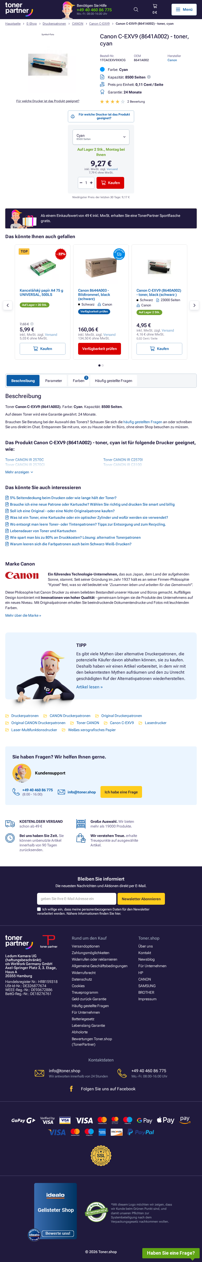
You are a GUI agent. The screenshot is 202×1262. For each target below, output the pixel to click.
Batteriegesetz (83, 1019)
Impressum (147, 999)
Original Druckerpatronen (121, 716)
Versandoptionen (86, 946)
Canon (172, 60)
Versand (112, 169)
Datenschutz (82, 979)
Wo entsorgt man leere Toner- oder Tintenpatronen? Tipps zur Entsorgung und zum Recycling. (88, 524)
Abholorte (80, 1032)
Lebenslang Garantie (88, 1025)
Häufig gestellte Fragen (113, 381)
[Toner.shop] (19, 9)
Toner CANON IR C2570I (123, 460)
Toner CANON (88, 723)
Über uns (145, 946)
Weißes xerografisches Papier (91, 730)
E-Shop (32, 23)
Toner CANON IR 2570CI (25, 465)
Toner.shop (148, 938)
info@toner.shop (82, 792)
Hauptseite (13, 23)
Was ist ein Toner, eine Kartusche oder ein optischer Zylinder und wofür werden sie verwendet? (89, 517)
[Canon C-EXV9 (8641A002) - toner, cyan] (47, 92)
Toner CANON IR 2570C (24, 460)
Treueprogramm (85, 992)
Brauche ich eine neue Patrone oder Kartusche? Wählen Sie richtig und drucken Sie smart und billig (92, 504)
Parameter (53, 381)
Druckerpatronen (54, 23)
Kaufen (114, 183)
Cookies (78, 986)
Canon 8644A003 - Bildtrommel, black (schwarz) (94, 294)
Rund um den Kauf (89, 938)
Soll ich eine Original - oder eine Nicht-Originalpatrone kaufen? (62, 511)
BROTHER (146, 992)
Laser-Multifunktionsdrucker (34, 730)
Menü (188, 9)
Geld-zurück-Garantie (89, 999)
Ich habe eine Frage (121, 792)
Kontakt (144, 953)
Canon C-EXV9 (99, 23)
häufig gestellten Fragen (142, 422)
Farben (78, 381)
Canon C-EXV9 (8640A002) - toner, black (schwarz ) (159, 292)
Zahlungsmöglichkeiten (90, 953)
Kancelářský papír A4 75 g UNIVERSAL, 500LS (41, 292)
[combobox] (101, 137)
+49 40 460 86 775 (94, 9)
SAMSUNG (146, 986)
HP (140, 973)
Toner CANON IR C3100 (122, 465)
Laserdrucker (155, 723)
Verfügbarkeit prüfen (99, 349)
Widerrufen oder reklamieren (94, 959)
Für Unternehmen (86, 1012)
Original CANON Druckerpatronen (38, 723)
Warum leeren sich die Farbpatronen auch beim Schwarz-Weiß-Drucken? (71, 544)
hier (117, 913)
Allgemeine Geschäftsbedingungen (100, 966)
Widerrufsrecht (83, 973)
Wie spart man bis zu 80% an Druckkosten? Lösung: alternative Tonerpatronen (75, 537)
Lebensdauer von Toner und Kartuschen (43, 531)
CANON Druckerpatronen (70, 716)
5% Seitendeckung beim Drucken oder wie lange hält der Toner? (63, 498)
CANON (77, 23)
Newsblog (146, 959)
